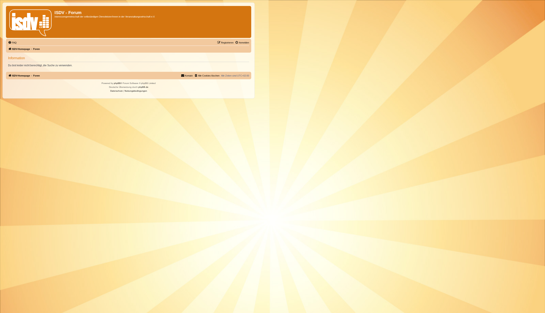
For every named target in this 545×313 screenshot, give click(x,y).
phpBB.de (143, 87)
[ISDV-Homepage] (30, 22)
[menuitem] (12, 42)
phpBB (117, 83)
